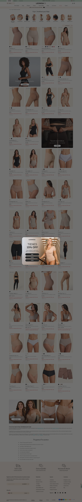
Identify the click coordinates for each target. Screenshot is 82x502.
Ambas (32, 260)
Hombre (32, 257)
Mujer (32, 254)
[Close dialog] (58, 238)
